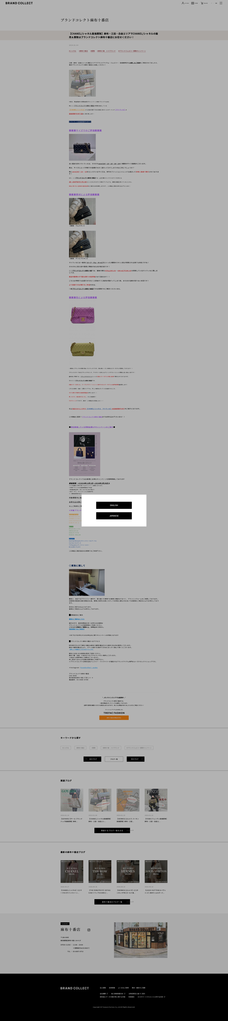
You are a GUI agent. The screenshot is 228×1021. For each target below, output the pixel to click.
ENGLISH (114, 505)
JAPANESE (114, 515)
